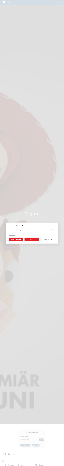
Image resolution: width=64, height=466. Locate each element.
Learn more (12, 235)
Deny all (32, 239)
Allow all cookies (16, 239)
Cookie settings (48, 239)
